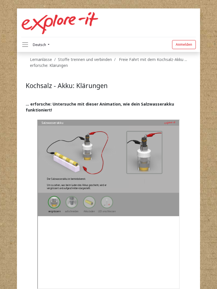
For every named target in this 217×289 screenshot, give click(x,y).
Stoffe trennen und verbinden (86, 59)
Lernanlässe (41, 59)
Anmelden (184, 44)
